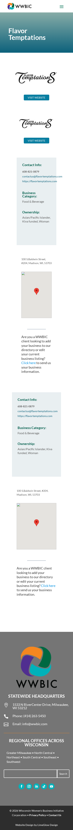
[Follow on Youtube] (51, 786)
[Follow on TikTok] (44, 786)
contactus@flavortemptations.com (42, 176)
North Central (43, 752)
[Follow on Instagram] (29, 786)
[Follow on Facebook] (22, 786)
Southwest (13, 761)
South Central (32, 757)
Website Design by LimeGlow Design (36, 824)
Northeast (13, 757)
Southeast (50, 757)
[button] (36, 291)
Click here (28, 363)
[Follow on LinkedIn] (36, 786)
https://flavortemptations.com (39, 181)
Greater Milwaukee (19, 752)
